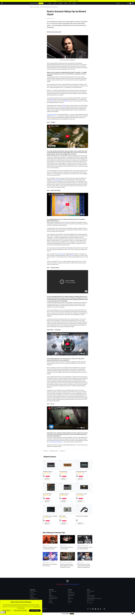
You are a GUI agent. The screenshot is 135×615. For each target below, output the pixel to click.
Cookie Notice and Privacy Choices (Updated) (94, 598)
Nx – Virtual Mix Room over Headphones (50, 516)
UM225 (52, 99)
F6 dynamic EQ (57, 179)
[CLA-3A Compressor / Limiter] (84, 487)
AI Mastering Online (71, 595)
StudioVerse (51, 595)
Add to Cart (47, 478)
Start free (41, 3)
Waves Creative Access (34, 3)
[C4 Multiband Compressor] (67, 487)
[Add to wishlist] (44, 461)
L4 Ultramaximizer (33, 594)
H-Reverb (62, 253)
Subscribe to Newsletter (90, 591)
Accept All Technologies (34, 610)
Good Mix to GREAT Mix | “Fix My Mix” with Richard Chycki (84, 548)
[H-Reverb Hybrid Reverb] (51, 487)
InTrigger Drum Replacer (34, 598)
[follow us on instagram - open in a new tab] (92, 609)
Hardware (50, 601)
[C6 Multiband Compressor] (51, 465)
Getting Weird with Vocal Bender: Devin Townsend (50, 565)
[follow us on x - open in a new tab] (90, 608)
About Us (88, 594)
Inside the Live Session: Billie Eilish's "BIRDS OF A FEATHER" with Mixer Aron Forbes (66, 566)
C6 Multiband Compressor (57, 442)
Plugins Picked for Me (71, 594)
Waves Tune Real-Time (33, 591)
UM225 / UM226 (62, 516)
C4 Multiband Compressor (64, 493)
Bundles (50, 594)
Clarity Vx (31, 595)
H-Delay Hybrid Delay (63, 471)
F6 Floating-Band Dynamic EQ (81, 471)
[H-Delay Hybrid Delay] (67, 465)
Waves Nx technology (51, 114)
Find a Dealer (70, 601)
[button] (3, 612)
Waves (31, 6)
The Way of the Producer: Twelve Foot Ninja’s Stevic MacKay (50, 548)
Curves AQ (31, 592)
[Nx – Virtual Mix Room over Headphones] (51, 509)
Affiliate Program (70, 598)
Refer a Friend (51, 602)
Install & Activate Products (53, 598)
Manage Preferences (6, 610)
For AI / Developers (90, 602)
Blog (38, 6)
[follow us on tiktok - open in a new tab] (100, 609)
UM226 (65, 101)
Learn (35, 6)
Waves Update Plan (71, 592)
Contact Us (88, 592)
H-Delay (64, 105)
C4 (49, 442)
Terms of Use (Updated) (90, 595)
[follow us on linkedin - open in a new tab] (98, 608)
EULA (88, 601)
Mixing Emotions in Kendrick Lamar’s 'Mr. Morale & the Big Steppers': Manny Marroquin (83, 566)
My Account (70, 591)
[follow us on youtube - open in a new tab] (95, 609)
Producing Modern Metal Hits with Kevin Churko (66, 548)
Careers (69, 602)
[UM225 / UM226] (67, 509)
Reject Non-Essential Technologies (20, 610)
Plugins (50, 592)
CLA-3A (71, 255)
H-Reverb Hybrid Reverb (47, 493)
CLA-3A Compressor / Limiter (81, 493)
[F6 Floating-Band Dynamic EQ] (84, 465)
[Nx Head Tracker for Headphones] (84, 509)
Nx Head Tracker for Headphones (82, 516)
